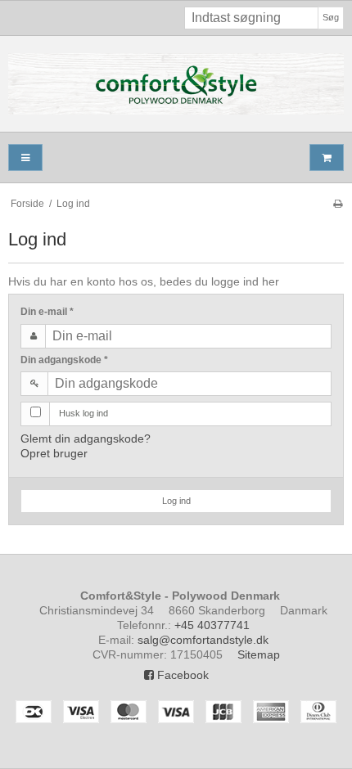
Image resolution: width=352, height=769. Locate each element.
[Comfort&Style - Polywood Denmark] (176, 84)
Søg (331, 17)
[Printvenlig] (338, 203)
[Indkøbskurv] (326, 157)
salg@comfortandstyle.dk (203, 639)
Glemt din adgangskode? (85, 438)
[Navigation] (25, 157)
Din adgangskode (64, 360)
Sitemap (258, 654)
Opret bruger (54, 453)
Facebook (181, 674)
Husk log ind (83, 413)
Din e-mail (47, 311)
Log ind (176, 501)
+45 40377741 (212, 625)
